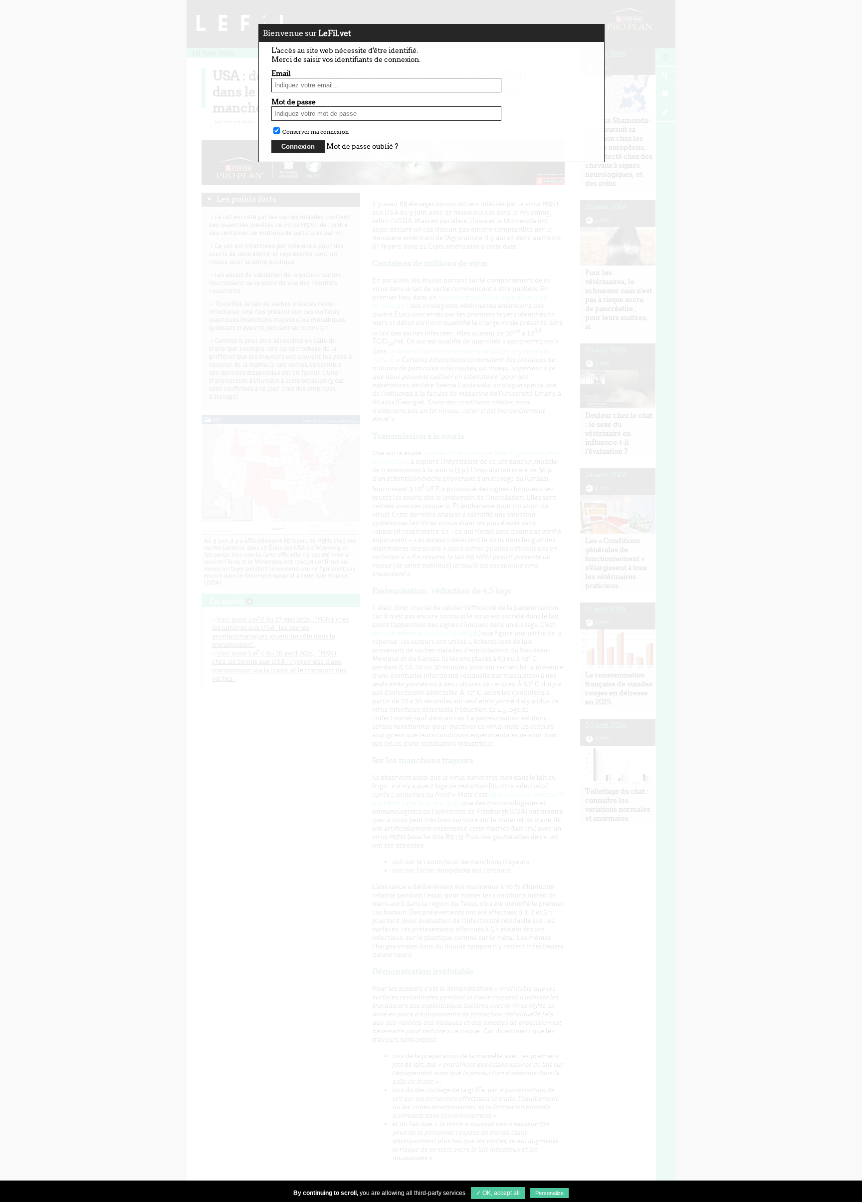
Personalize (549, 1193)
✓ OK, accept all (498, 1193)
